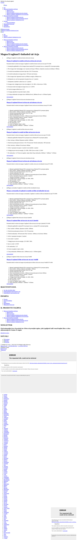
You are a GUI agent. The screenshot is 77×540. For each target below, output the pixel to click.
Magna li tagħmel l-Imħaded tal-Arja (15, 20)
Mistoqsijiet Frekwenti (9, 24)
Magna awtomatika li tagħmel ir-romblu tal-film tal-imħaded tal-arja (28, 191)
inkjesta (8, 97)
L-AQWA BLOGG (12, 346)
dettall (11, 97)
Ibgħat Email (4, 348)
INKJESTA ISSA (5, 333)
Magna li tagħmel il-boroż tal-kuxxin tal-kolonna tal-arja (24, 102)
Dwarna (5, 21)
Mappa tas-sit (4, 346)
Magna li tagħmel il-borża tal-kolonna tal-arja (17, 18)
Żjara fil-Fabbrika (11, 22)
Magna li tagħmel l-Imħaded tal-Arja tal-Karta (17, 14)
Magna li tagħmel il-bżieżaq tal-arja (15, 17)
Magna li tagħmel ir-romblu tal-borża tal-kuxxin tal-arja (24, 61)
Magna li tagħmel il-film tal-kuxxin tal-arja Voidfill (22, 259)
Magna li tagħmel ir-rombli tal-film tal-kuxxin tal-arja (23, 132)
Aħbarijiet (6, 25)
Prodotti (5, 35)
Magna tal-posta (10, 11)
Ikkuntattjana (7, 26)
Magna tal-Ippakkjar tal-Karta (11, 9)
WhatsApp (3, 350)
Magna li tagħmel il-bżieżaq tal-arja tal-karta (17, 13)
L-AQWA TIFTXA (23, 346)
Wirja (5, 302)
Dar (4, 7)
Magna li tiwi (10, 10)
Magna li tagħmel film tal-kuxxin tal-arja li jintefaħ (22, 220)
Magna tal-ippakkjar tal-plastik (11, 15)
